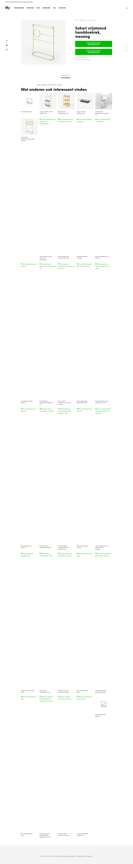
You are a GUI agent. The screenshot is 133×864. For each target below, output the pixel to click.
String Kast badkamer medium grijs (82, 834)
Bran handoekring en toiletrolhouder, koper (63, 257)
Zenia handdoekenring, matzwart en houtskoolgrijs (46, 258)
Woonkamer (19, 8)
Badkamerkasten (91, 20)
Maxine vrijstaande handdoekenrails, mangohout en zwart (45, 835)
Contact (59, 856)
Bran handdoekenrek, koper (82, 691)
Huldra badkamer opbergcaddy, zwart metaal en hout (63, 547)
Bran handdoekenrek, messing (82, 546)
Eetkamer (30, 8)
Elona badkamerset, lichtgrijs (100, 715)
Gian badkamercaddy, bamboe (27, 402)
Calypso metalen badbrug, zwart (81, 112)
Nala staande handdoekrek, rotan (45, 691)
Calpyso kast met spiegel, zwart (27, 691)
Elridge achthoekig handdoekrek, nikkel (63, 691)
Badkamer (46, 8)
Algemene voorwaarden (69, 856)
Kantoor (62, 8)
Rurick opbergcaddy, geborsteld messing (82, 402)
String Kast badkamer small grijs (82, 257)
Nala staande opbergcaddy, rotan (63, 112)
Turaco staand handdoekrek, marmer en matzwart (64, 403)
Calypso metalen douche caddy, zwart (46, 112)
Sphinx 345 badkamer (26, 111)
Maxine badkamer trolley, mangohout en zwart (102, 402)
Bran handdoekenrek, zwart (26, 834)
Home (76, 20)
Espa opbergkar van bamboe (26, 546)
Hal (54, 8)
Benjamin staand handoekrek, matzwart (45, 546)
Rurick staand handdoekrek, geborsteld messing (27, 139)
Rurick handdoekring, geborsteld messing (100, 691)
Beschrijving (65, 77)
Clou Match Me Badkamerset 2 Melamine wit (46, 403)
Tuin (38, 8)
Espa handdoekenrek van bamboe (102, 257)
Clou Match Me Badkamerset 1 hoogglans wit (102, 113)
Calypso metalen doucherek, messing (63, 834)
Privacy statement (82, 856)
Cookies (90, 856)
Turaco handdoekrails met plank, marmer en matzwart (102, 547)
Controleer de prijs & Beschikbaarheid (93, 43)
